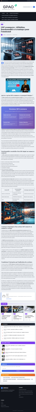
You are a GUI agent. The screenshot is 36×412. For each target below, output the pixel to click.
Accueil (2, 22)
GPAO (7, 13)
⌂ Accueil (3, 13)
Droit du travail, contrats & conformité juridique (10, 19)
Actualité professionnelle (14, 13)
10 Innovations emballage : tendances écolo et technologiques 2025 (17, 317)
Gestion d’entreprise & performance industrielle (10, 15)
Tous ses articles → (9, 298)
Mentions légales (3, 405)
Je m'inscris (18, 370)
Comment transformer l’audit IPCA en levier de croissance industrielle (6, 317)
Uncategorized (21, 397)
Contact (2, 403)
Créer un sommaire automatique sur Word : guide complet (29, 316)
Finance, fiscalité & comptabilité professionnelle (10, 17)
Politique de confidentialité (5, 406)
